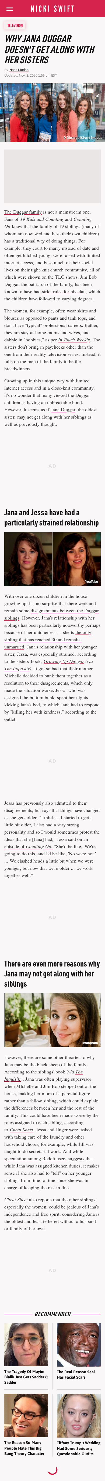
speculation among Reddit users (35, 1158)
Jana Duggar (63, 409)
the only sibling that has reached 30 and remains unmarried (47, 639)
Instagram (90, 1042)
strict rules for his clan (64, 291)
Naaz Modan (19, 70)
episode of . (28, 846)
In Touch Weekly (74, 339)
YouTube (91, 581)
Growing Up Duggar (64, 661)
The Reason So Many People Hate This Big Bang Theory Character (24, 1448)
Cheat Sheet (21, 1129)
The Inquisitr (17, 668)
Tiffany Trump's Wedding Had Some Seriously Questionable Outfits (78, 1448)
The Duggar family (23, 211)
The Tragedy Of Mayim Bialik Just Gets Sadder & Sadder (26, 1377)
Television (15, 25)
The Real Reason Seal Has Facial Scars (76, 1374)
